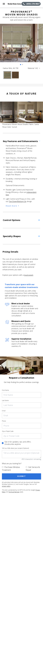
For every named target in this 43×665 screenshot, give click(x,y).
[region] (21, 45)
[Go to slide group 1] (20, 64)
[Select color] (7, 75)
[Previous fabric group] (26, 68)
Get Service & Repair (33, 468)
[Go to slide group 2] (22, 64)
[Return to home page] (15, 3)
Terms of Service (14, 492)
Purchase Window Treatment (11, 468)
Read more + (12, 206)
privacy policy (6, 486)
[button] (3, 3)
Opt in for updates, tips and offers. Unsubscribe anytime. (17, 443)
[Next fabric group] (39, 68)
